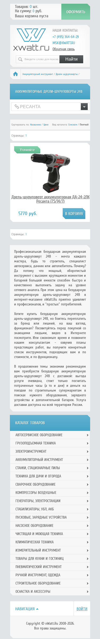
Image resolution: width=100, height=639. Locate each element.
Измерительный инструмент (38, 550)
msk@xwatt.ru (64, 43)
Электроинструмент (30, 451)
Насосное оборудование (34, 525)
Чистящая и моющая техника (39, 534)
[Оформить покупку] (75, 12)
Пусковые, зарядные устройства (41, 517)
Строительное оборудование (38, 583)
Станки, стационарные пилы (37, 468)
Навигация (25, 609)
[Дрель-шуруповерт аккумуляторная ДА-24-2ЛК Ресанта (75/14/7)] (50, 192)
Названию (35, 124)
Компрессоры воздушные (35, 492)
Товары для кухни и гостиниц (39, 558)
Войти (82, 609)
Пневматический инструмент (38, 567)
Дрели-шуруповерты (67, 74)
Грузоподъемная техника (35, 443)
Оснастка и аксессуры (32, 591)
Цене (45, 124)
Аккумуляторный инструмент (37, 74)
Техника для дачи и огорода (38, 476)
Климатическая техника (34, 542)
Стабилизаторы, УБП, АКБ (34, 509)
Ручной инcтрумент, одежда (37, 575)
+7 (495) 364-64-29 (66, 37)
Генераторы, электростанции (38, 501)
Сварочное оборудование (35, 484)
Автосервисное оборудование (38, 435)
